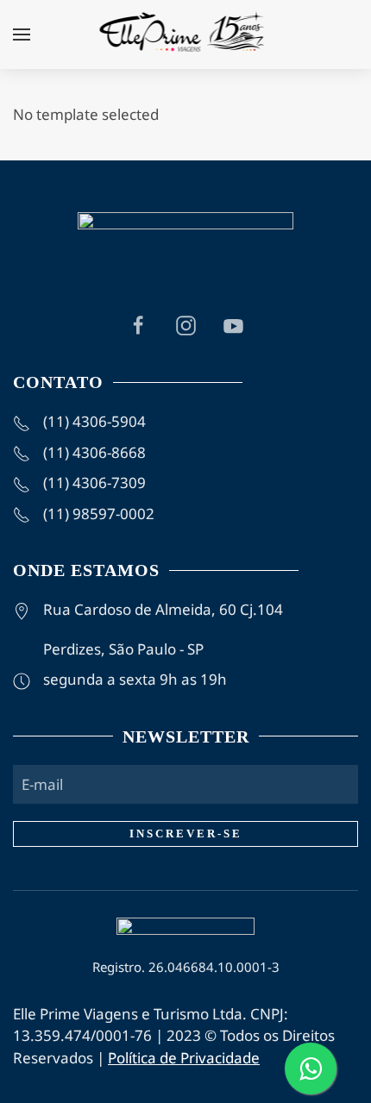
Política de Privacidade (184, 1058)
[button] (21, 34)
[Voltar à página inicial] (186, 34)
